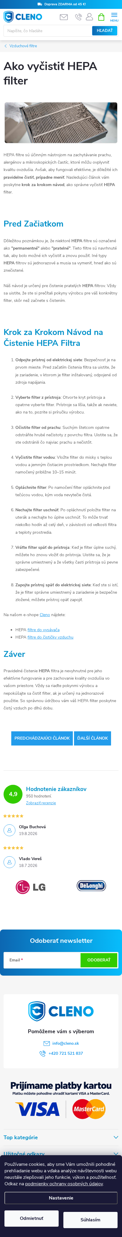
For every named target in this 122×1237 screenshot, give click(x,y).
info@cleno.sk (65, 1043)
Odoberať (99, 960)
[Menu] (114, 17)
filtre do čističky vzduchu (50, 637)
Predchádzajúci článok (42, 738)
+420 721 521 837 (66, 1053)
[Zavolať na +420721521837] (78, 17)
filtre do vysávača (44, 630)
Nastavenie (61, 1198)
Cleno (45, 615)
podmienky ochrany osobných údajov (64, 1184)
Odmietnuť (31, 1218)
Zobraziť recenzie (41, 803)
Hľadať (105, 30)
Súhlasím (90, 1220)
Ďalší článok (92, 738)
